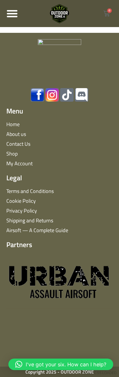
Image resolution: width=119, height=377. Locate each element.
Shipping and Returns (29, 220)
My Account (19, 163)
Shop (12, 154)
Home (13, 124)
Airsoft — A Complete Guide (37, 230)
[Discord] (81, 95)
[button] (12, 13)
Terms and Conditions (30, 191)
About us (16, 134)
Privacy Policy (21, 211)
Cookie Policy (21, 201)
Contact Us (18, 144)
